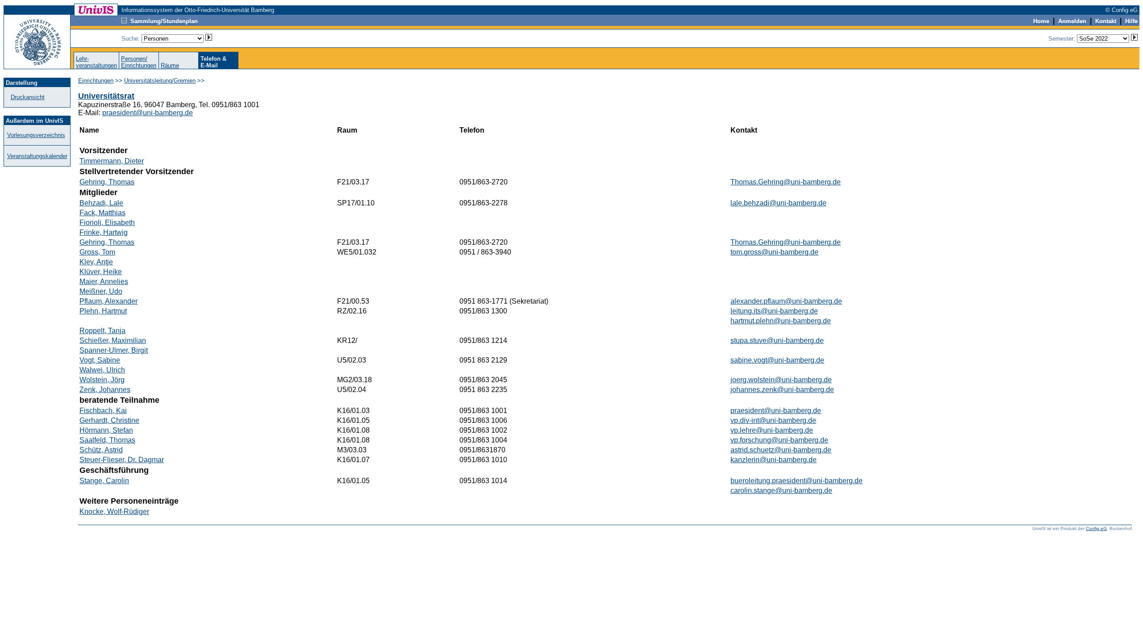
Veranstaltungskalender (37, 156)
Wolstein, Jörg (102, 380)
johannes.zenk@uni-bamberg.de (782, 389)
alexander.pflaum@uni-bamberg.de (786, 301)
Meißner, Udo (100, 291)
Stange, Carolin (104, 480)
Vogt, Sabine (99, 360)
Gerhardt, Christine (109, 420)
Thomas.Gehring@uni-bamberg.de (785, 182)
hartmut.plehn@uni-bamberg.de (780, 321)
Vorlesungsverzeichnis (36, 135)
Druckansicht (28, 97)
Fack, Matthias (102, 213)
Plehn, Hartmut (103, 311)
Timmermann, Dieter (111, 161)
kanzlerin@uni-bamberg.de (773, 459)
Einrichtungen (95, 80)
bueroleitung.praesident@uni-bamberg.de (796, 480)
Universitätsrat (106, 96)
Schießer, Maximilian (112, 340)
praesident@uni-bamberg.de (147, 113)
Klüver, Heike (100, 272)
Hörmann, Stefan (106, 430)
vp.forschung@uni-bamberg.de (779, 440)
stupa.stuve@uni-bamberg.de (777, 340)
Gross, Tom (97, 252)
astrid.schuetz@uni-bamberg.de (780, 450)
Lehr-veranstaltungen (96, 62)
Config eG (1096, 528)
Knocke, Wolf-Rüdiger (114, 511)
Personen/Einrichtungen (138, 62)
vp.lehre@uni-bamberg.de (771, 430)
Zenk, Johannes (104, 389)
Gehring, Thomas (106, 182)
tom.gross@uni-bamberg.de (774, 252)
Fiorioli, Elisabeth (107, 222)
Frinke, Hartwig (103, 232)
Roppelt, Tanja (102, 330)
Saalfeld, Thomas (107, 440)
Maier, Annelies (103, 281)
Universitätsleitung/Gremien (160, 80)
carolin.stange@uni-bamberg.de (781, 490)
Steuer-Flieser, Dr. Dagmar (121, 459)
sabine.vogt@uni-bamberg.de (777, 360)
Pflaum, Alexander (108, 301)
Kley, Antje (96, 262)
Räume (170, 65)
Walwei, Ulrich (102, 370)
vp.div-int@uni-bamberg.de (773, 420)
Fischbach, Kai (103, 410)
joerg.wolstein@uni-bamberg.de (781, 380)
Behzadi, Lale (101, 203)
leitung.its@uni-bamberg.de (774, 311)
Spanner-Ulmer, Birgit (113, 350)
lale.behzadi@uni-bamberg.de (778, 203)
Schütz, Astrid (101, 450)
